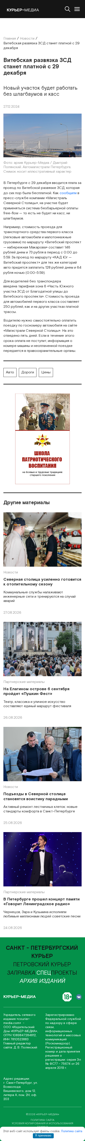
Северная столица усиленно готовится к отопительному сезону (42, 582)
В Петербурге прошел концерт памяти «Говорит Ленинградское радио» (41, 902)
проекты (56, 973)
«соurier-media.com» (16, 1021)
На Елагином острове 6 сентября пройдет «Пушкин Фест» (36, 691)
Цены (46, 372)
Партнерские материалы (24, 682)
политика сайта (42, 1120)
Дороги (27, 372)
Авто (10, 372)
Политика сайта (71, 1131)
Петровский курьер (42, 964)
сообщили (68, 193)
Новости (10, 572)
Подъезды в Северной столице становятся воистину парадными (35, 796)
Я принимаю (43, 1136)
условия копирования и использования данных (42, 1125)
